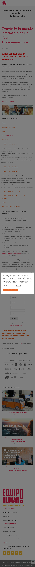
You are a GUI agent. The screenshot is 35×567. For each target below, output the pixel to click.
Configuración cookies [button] (9, 285)
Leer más (18, 286)
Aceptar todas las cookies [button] (10, 290)
